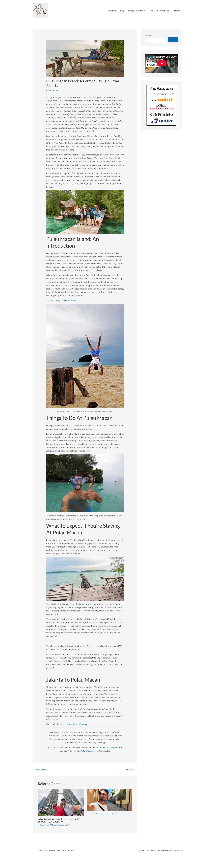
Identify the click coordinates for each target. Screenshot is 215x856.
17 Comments (92, 814)
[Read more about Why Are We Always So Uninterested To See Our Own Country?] (61, 802)
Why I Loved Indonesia (66, 300)
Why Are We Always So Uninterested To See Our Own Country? (59, 820)
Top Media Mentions (159, 10)
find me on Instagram (108, 747)
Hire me (176, 10)
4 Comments (52, 90)
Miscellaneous (57, 825)
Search (148, 35)
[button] (144, 10)
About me (111, 10)
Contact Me (68, 850)
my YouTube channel (83, 751)
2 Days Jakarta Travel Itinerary (73, 724)
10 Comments (43, 825)
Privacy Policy (55, 850)
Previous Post (40, 769)
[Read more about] (110, 799)
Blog (122, 10)
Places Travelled (135, 10)
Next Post (131, 769)
